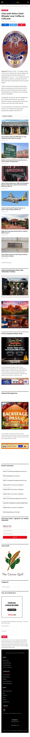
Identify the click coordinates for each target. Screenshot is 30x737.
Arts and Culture (6, 674)
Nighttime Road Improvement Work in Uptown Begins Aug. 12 (14, 232)
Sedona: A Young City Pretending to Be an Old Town (15, 471)
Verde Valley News (7, 663)
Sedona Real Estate (7, 691)
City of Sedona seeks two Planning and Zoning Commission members (14, 255)
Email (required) (5, 626)
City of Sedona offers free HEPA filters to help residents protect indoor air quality (13, 137)
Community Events (7, 681)
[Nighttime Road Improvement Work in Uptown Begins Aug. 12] (15, 221)
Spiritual (4, 679)
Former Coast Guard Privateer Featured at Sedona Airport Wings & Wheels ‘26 (13, 208)
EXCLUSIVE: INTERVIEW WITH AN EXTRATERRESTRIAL (15, 503)
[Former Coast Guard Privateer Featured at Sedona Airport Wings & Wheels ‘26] (15, 198)
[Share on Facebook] (5, 25)
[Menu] (2, 2)
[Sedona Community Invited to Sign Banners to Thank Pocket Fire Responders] (15, 150)
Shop (4, 693)
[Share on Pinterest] (22, 25)
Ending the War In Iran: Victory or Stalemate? (13, 485)
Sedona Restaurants (7, 683)
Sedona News (5, 10)
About (4, 697)
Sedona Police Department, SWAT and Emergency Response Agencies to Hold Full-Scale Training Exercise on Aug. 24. (15, 184)
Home (2, 6)
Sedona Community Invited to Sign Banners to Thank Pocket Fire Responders (14, 160)
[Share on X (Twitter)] (13, 25)
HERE (2, 438)
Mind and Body (6, 677)
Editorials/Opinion (7, 665)
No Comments (12, 21)
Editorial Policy (6, 701)
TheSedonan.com (15, 721)
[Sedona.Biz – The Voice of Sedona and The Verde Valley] (15, 2)
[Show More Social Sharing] (27, 25)
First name (3, 631)
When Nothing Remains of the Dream (11, 476)
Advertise (5, 695)
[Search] (28, 2)
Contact (4, 699)
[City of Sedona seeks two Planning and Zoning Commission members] (15, 245)
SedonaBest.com (15, 725)
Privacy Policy (14, 730)
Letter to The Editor (7, 667)
